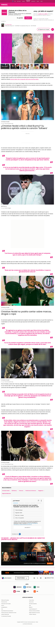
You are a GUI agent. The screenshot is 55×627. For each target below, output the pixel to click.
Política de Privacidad (5, 600)
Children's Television (32, 614)
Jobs (30, 605)
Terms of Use (31, 601)
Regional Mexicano (6, 493)
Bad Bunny (14, 490)
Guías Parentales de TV (33, 609)
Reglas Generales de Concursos (34, 612)
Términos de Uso (4, 601)
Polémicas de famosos (30, 490)
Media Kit (30, 607)
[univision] (4, 4)
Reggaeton (40, 490)
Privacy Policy (31, 600)
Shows (23, 1)
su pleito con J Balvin (43, 14)
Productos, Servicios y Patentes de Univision (8, 612)
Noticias (19, 1)
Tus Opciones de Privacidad (6, 616)
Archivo (2, 605)
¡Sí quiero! (28, 18)
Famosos (28, 1)
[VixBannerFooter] (27, 573)
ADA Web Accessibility (33, 603)
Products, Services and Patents (34, 610)
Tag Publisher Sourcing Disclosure (7, 610)
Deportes (33, 1)
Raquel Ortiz (9, 24)
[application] (27, 48)
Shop (42, 1)
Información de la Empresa (6, 603)
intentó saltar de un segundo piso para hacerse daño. (24, 79)
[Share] (52, 29)
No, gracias (20, 18)
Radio (38, 1)
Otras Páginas (21, 578)
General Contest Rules (5, 614)
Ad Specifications (4, 607)
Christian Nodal (5, 490)
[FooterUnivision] (6, 578)
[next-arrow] (53, 556)
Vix (15, 1)
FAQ (2, 609)
